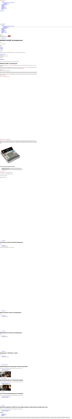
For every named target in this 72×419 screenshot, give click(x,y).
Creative (3, 5)
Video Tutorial (4, 8)
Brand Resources (6, 27)
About (3, 1)
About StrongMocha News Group (8, 2)
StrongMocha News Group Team (6, 369)
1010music (3, 405)
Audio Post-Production (5, 364)
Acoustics (3, 391)
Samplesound (3, 38)
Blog (2, 9)
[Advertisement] (36, 17)
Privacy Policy (4, 414)
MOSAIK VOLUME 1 (10, 65)
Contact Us (5, 3)
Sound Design (4, 30)
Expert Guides (4, 4)
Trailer (3, 7)
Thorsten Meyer (2, 59)
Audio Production (4, 378)
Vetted (3, 6)
